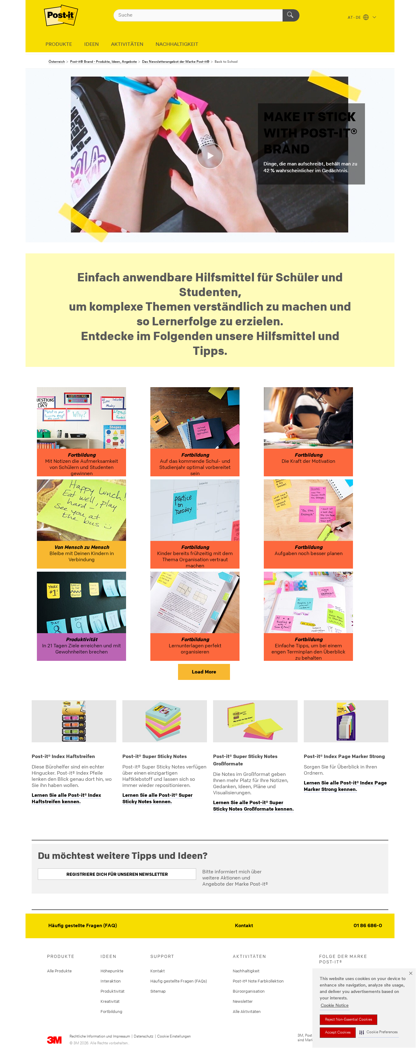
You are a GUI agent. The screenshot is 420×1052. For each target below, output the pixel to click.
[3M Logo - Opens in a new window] (61, 15)
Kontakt (244, 925)
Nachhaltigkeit (246, 970)
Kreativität (110, 1001)
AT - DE (355, 18)
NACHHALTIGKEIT (177, 44)
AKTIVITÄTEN (127, 44)
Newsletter (243, 1001)
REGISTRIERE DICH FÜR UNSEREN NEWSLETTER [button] (117, 874)
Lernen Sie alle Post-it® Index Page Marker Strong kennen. (345, 786)
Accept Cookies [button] (338, 1032)
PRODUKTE (59, 44)
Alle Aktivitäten (247, 1011)
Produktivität (113, 991)
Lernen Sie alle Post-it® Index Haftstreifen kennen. (66, 798)
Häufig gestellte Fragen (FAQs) (178, 981)
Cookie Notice (335, 1005)
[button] (378, 1032)
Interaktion (111, 981)
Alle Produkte (59, 970)
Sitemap (158, 991)
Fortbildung (111, 1011)
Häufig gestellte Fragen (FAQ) (82, 925)
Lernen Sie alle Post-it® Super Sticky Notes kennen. (157, 798)
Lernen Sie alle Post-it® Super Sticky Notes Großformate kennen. (253, 805)
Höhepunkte (112, 970)
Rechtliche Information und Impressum (99, 1036)
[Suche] (291, 15)
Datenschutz (143, 1036)
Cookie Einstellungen (174, 1036)
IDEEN (91, 44)
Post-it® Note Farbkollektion (258, 981)
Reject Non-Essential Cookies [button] (348, 1020)
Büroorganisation (249, 991)
